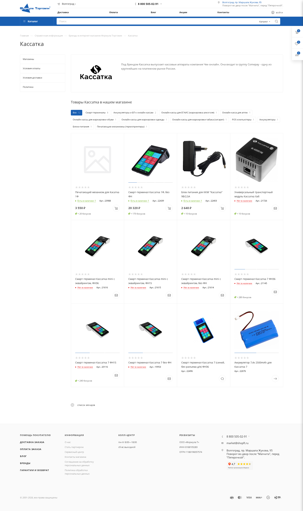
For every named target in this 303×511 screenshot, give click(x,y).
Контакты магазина (75, 456)
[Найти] (276, 21)
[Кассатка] (96, 72)
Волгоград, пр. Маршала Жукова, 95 (241, 2)
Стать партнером (74, 447)
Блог (23, 456)
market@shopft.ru (237, 443)
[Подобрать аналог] (222, 378)
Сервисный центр (74, 452)
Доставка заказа (32, 442)
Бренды (25, 463)
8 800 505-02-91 (148, 4)
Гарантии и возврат (34, 470)
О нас (68, 442)
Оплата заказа (30, 449)
